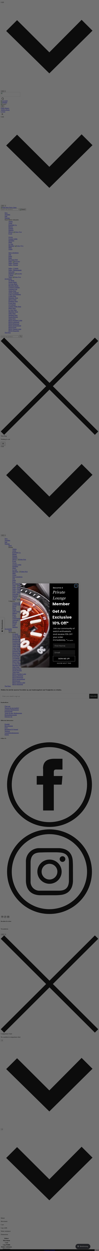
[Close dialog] (76, 586)
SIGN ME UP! (64, 658)
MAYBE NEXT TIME (64, 663)
